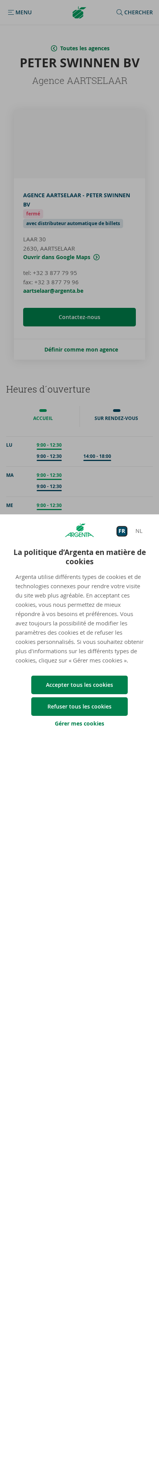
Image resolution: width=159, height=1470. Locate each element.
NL (138, 531)
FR (121, 531)
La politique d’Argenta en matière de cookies (80, 557)
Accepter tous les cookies (79, 684)
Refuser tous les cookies (79, 706)
